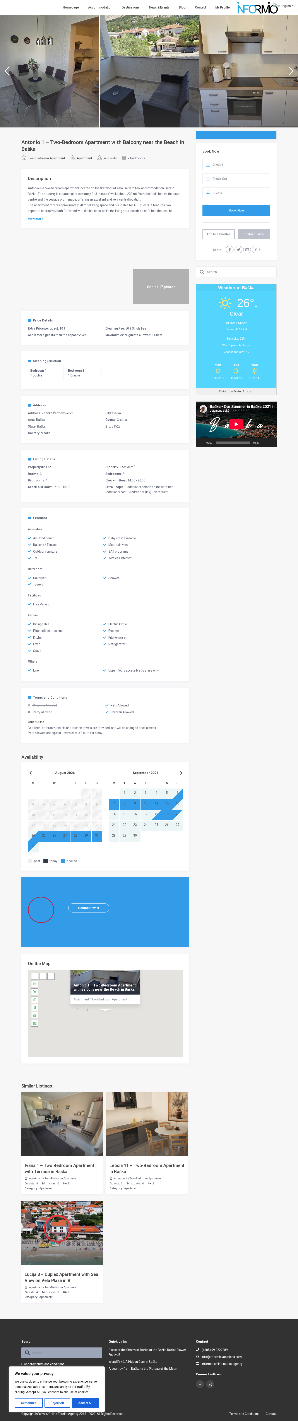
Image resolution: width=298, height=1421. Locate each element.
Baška (116, 413)
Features (40, 518)
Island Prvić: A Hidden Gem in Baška (133, 1361)
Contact (200, 7)
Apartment (84, 158)
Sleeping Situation (47, 361)
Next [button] (291, 73)
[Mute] (264, 442)
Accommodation (100, 7)
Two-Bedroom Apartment (46, 158)
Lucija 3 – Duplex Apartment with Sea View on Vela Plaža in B (61, 1277)
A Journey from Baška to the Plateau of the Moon (143, 1368)
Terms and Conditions (50, 697)
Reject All (57, 1403)
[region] (57, 1389)
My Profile (222, 7)
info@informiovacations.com (222, 1357)
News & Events (159, 7)
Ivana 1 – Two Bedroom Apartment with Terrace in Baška (59, 1168)
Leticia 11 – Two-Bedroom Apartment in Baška (147, 1168)
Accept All (85, 1403)
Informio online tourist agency (222, 1364)
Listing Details (44, 459)
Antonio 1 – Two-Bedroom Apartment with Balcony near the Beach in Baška (105, 987)
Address (39, 405)
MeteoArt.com (243, 391)
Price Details (43, 320)
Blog (182, 7)
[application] (236, 424)
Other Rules (36, 722)
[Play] (201, 442)
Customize (28, 1403)
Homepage (71, 7)
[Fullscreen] (271, 442)
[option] (49, 71)
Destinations (131, 7)
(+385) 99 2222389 (215, 1350)
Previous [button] (7, 73)
